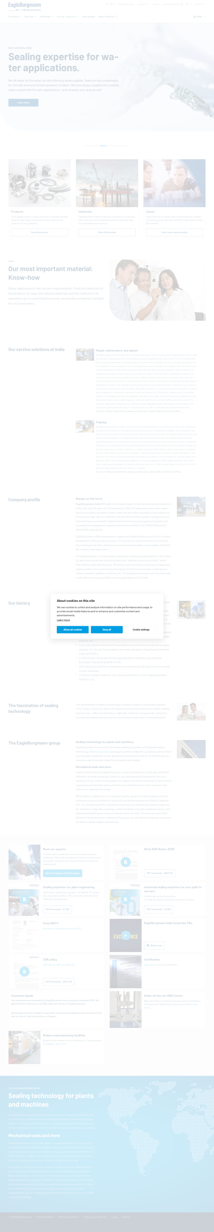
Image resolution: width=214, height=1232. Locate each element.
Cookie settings (141, 629)
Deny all (107, 629)
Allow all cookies (73, 629)
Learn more (63, 620)
